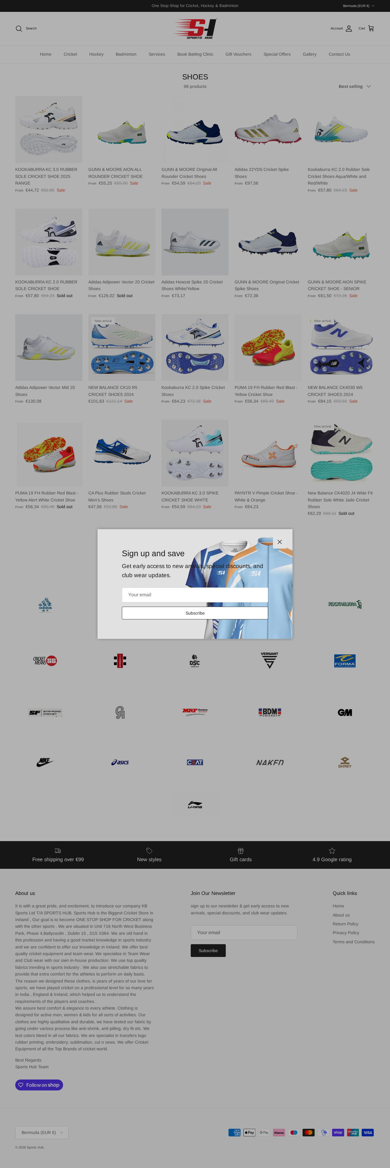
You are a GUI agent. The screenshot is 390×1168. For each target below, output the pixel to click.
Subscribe (195, 613)
